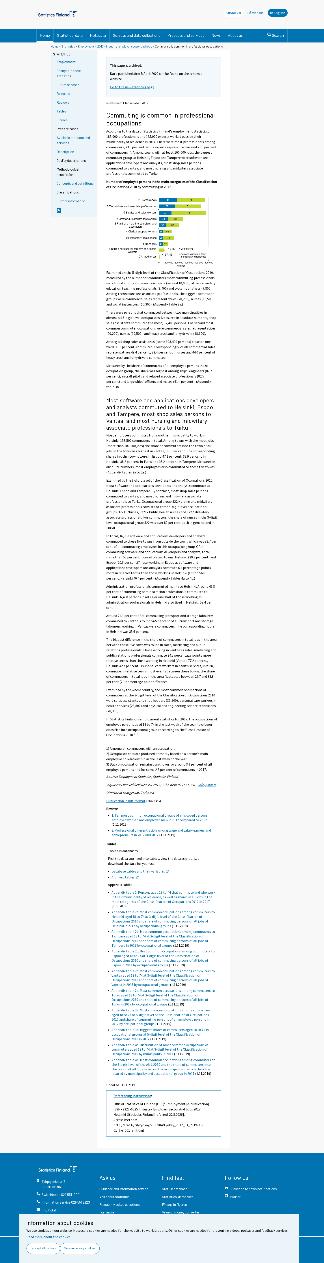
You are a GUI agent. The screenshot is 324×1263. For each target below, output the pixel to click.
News (216, 35)
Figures (62, 120)
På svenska (255, 13)
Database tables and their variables (138, 871)
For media (106, 1212)
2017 (100, 46)
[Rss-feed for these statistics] (76, 212)
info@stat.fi (207, 784)
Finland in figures (174, 1204)
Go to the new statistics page (132, 87)
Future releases (68, 85)
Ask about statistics (114, 1197)
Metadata (98, 35)
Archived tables (123, 877)
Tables (61, 111)
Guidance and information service (123, 1189)
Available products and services (73, 140)
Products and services (186, 35)
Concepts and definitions (75, 183)
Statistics (68, 46)
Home (45, 35)
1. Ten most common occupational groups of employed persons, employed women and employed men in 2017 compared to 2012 (160, 817)
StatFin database (174, 1189)
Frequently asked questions (119, 1204)
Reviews (63, 102)
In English (277, 13)
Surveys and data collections (136, 35)
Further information (71, 201)
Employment (86, 46)
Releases (63, 93)
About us (235, 35)
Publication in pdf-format (125, 801)
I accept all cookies (43, 1248)
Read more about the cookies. (48, 1237)
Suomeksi (233, 13)
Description (65, 151)
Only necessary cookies (80, 1248)
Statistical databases (178, 1197)
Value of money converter (180, 1212)
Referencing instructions (132, 1096)
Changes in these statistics (69, 73)
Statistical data (70, 35)
